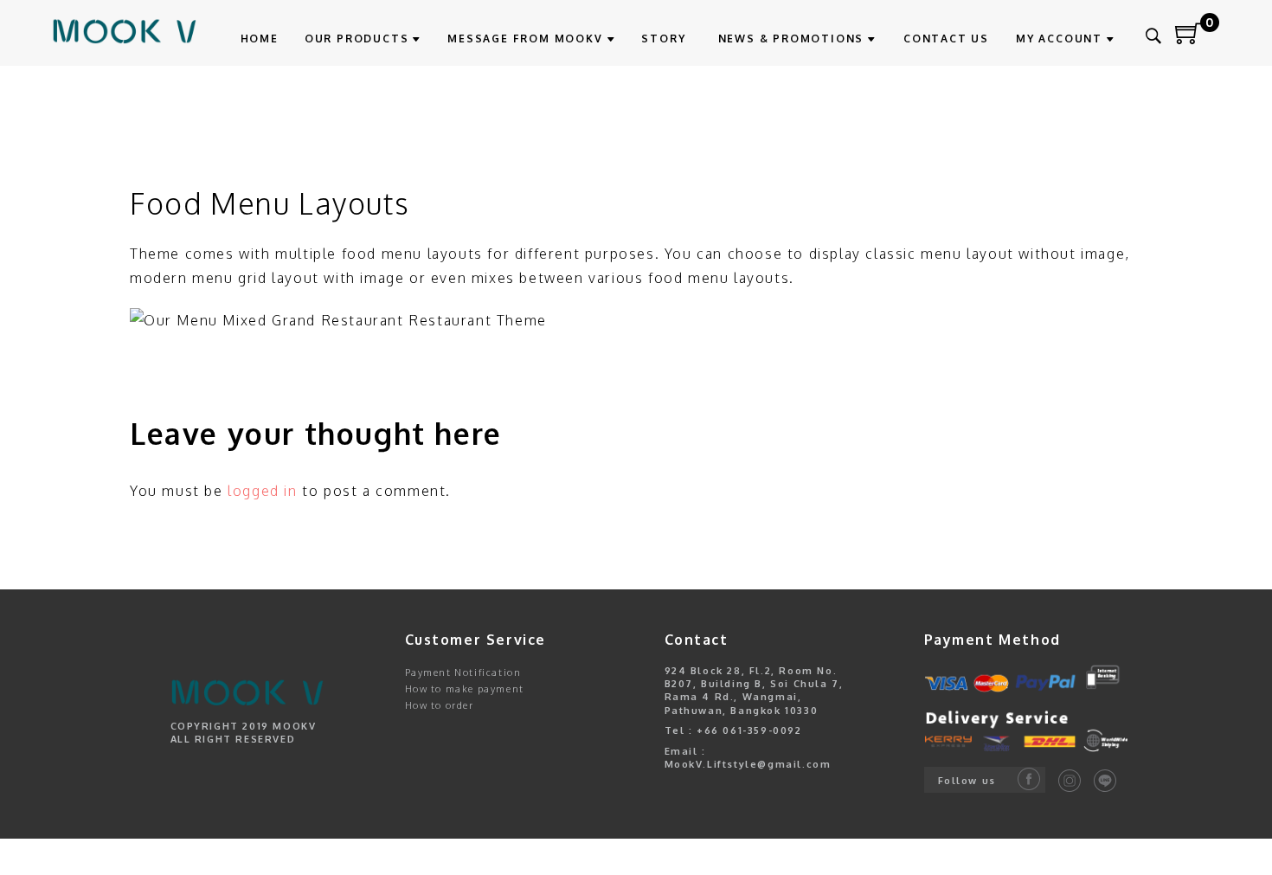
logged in (262, 490)
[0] (1189, 39)
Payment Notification (463, 672)
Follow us (967, 781)
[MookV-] (124, 31)
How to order (439, 705)
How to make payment (464, 689)
